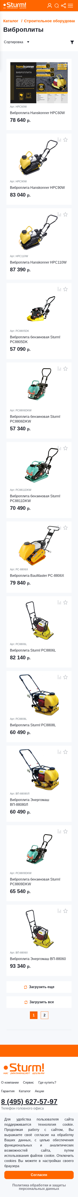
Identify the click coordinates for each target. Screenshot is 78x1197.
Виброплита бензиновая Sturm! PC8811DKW (35, 498)
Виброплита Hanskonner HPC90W (37, 187)
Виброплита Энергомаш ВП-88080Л (29, 802)
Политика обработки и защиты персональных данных (39, 1187)
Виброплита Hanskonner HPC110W (38, 262)
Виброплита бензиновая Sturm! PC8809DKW (35, 881)
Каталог (10, 21)
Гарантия (8, 1091)
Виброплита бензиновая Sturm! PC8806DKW (35, 419)
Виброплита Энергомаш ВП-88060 (38, 959)
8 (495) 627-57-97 (29, 1101)
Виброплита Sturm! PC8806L (33, 650)
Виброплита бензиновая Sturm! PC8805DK (35, 339)
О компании (10, 1082)
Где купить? (47, 1082)
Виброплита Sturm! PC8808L (33, 725)
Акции (39, 1091)
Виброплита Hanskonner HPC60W (37, 113)
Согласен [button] (39, 1175)
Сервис (28, 1082)
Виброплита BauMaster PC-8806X (37, 575)
